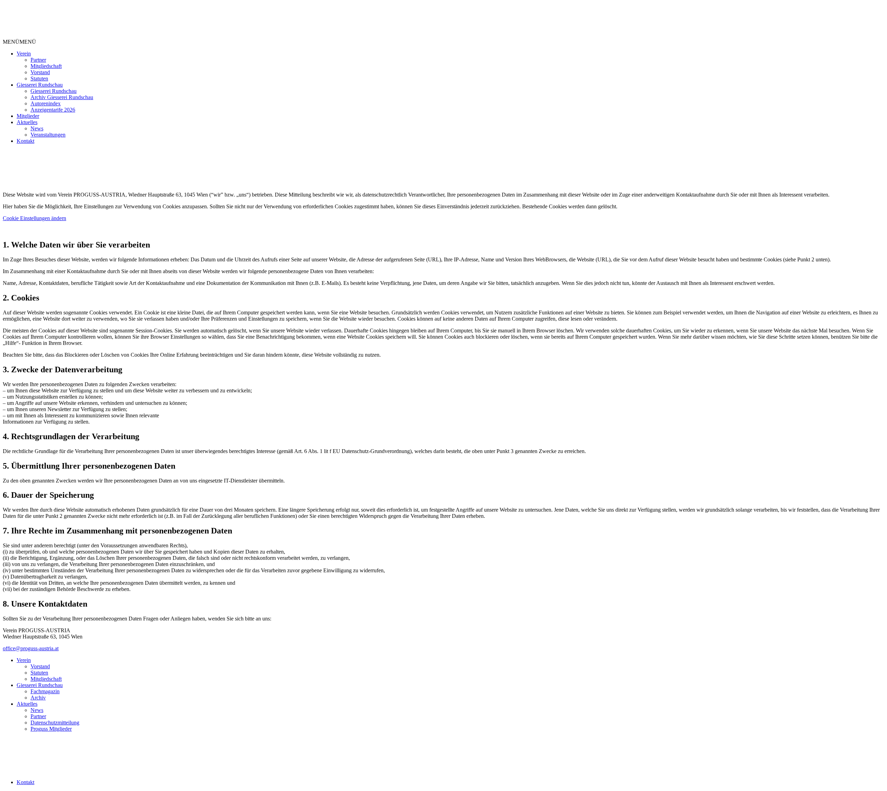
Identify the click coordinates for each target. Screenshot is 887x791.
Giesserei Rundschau (40, 85)
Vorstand (40, 72)
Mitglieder (28, 116)
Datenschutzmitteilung (54, 722)
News (36, 128)
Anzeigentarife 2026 (52, 110)
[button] (19, 42)
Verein (24, 53)
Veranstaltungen (47, 135)
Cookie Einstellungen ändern (34, 218)
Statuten (39, 78)
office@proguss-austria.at (31, 648)
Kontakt (25, 141)
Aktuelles (27, 122)
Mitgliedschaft (46, 66)
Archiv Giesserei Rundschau (61, 97)
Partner (38, 60)
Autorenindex (45, 103)
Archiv (38, 698)
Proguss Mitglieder (51, 729)
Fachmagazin (45, 691)
